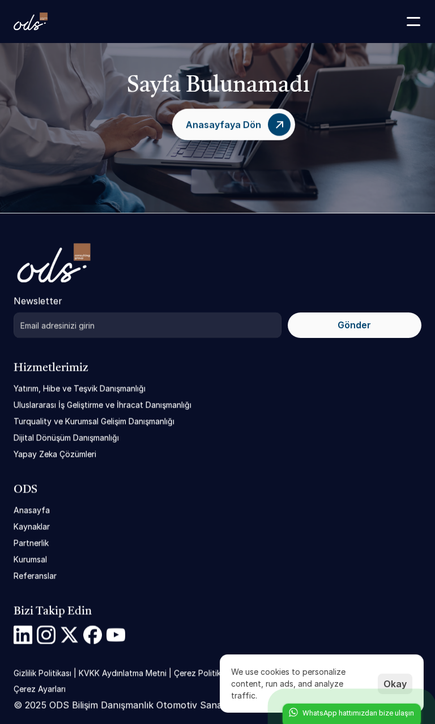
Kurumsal (30, 559)
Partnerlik (31, 542)
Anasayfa (32, 510)
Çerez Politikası (202, 673)
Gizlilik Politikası (42, 673)
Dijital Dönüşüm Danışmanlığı (66, 437)
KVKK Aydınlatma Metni (123, 673)
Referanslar (35, 575)
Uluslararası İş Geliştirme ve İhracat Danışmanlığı (102, 404)
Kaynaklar (32, 526)
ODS (25, 489)
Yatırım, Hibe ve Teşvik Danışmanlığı (80, 388)
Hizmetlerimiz (51, 368)
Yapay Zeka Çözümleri (55, 454)
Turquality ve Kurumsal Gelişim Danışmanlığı (94, 421)
